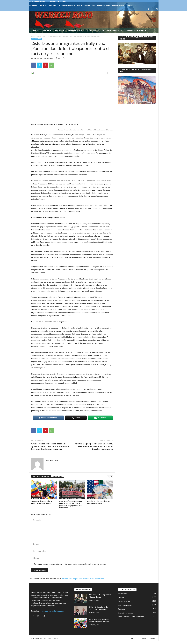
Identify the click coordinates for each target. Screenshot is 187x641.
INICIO (133, 638)
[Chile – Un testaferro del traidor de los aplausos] (80, 610)
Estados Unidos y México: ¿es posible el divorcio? (98, 502)
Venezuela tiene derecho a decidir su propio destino (41, 502)
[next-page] (111, 476)
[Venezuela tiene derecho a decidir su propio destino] (44, 489)
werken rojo (38, 58)
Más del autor (57, 476)
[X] (39, 65)
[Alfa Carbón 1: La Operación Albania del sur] (80, 598)
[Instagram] (152, 9)
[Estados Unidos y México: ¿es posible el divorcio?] (100, 489)
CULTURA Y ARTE (118, 5)
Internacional (75, 30)
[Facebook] (148, 9)
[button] (154, 30)
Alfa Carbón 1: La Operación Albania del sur (100, 596)
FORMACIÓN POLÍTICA (67, 5)
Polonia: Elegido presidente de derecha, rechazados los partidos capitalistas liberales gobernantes (94, 446)
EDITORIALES (33, 5)
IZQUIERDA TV (130, 5)
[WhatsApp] (51, 65)
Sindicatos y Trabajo (125, 613)
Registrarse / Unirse (58, 2)
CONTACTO (53, 5)
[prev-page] (108, 476)
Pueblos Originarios (135, 30)
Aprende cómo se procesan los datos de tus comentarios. (83, 579)
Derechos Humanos (125, 605)
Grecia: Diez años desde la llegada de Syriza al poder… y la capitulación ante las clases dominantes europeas (50, 446)
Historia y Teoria (124, 601)
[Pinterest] (45, 65)
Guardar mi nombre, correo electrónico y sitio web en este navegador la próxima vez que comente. (70, 564)
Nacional (59, 30)
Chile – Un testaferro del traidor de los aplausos (98, 608)
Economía (92, 30)
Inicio (36, 30)
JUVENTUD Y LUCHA (103, 5)
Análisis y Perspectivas (86, 5)
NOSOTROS (43, 5)
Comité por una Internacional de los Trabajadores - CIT (72, 498)
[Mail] (156, 9)
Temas (46, 30)
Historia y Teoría (111, 30)
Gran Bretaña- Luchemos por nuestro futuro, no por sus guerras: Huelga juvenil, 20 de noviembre (70, 504)
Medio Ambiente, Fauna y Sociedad (131, 617)
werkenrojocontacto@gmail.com (53, 611)
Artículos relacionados (41, 476)
